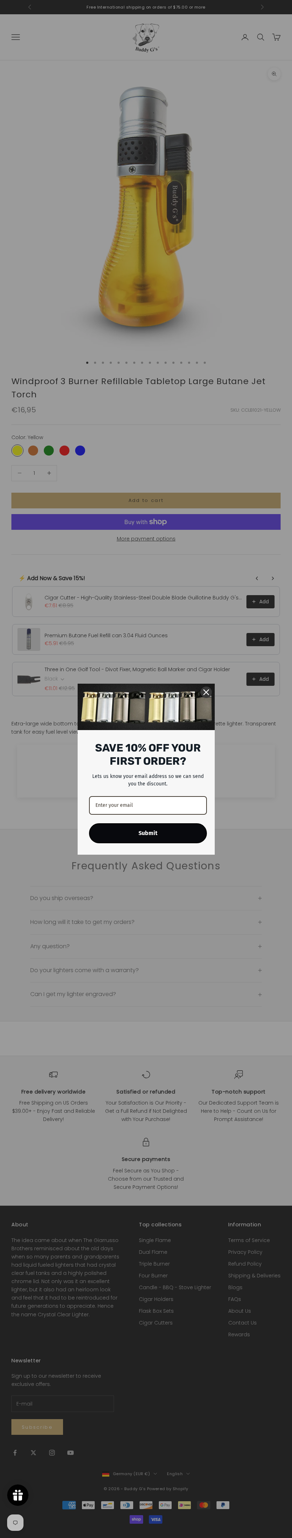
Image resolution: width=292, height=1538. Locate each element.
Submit (148, 833)
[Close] (206, 692)
